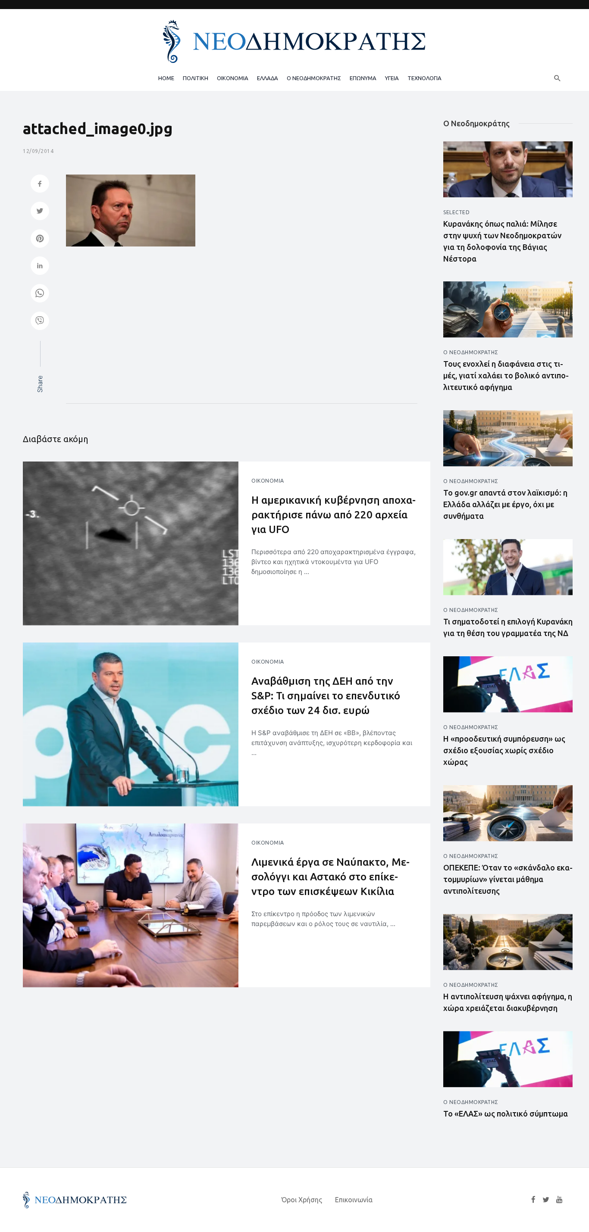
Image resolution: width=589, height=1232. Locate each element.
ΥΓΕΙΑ (392, 78)
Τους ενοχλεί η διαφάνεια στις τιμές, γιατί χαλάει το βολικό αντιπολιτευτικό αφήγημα (506, 375)
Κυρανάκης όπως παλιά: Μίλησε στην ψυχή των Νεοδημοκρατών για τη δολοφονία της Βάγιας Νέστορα (502, 241)
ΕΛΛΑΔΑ (267, 78)
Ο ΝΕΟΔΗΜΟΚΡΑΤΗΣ (314, 78)
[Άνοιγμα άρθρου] (130, 543)
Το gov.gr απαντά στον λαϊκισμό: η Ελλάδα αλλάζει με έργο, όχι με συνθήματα (505, 504)
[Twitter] (546, 1200)
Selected (456, 212)
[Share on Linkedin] (40, 266)
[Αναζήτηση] (557, 78)
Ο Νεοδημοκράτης (470, 352)
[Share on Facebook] (40, 185)
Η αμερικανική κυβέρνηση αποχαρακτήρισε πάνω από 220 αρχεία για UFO (333, 514)
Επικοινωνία (354, 1200)
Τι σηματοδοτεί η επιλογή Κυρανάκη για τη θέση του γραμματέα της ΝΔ (508, 627)
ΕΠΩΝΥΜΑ (363, 78)
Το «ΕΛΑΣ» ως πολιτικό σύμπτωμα (505, 1113)
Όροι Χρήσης (302, 1200)
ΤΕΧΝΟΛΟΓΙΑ (424, 78)
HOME (166, 78)
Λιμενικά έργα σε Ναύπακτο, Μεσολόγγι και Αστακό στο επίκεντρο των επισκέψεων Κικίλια (330, 876)
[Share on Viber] (40, 322)
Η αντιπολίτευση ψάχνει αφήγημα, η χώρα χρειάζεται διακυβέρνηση (507, 1002)
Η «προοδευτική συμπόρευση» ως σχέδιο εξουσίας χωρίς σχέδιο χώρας (504, 750)
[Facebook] (533, 1200)
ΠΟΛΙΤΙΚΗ (195, 78)
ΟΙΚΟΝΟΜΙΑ (232, 78)
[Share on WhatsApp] (40, 294)
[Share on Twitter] (40, 212)
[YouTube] (559, 1200)
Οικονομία (267, 480)
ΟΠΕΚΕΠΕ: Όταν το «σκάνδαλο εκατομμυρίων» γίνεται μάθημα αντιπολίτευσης (508, 879)
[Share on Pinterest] (40, 239)
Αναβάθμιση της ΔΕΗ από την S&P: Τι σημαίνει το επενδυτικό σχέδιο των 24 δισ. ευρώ (325, 695)
